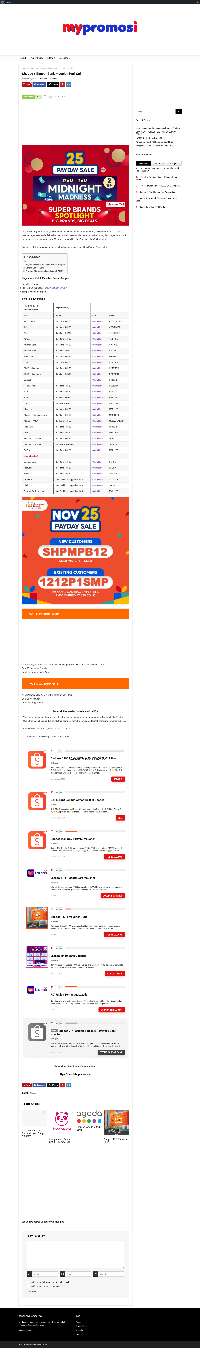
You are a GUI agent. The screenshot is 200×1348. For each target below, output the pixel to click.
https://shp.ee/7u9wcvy (55, 288)
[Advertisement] (75, 125)
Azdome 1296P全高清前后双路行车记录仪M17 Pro (83, 758)
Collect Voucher (112, 895)
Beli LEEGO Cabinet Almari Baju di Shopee (77, 800)
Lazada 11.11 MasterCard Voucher (73, 878)
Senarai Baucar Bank (35, 268)
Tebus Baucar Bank (111, 1052)
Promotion (33, 68)
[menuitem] (2, 2)
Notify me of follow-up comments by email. (49, 1282)
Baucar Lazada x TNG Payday (152, 207)
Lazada (55, 882)
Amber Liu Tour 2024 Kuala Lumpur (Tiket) (155, 142)
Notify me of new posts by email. (45, 1286)
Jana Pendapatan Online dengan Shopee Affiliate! (34, 1133)
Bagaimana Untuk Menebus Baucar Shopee (45, 264)
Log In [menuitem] (8, 2)
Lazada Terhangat (111, 1010)
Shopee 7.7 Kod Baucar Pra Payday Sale (157, 192)
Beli (120, 818)
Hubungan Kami (25, 1331)
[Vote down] (57, 751)
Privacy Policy (36, 58)
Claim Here (97, 321)
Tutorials (51, 58)
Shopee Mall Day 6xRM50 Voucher (73, 839)
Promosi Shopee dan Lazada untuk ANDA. (45, 271)
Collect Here (114, 973)
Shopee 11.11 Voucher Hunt (69, 916)
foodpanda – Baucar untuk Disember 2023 (60, 1140)
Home (24, 68)
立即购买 (118, 779)
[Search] (179, 111)
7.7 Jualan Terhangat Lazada (69, 994)
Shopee (54, 79)
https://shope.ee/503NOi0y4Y (55, 728)
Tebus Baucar (114, 857)
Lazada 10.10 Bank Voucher (68, 955)
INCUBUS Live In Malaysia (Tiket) (151, 138)
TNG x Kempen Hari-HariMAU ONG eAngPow (159, 186)
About (23, 58)
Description (64, 58)
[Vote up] (61, 751)
